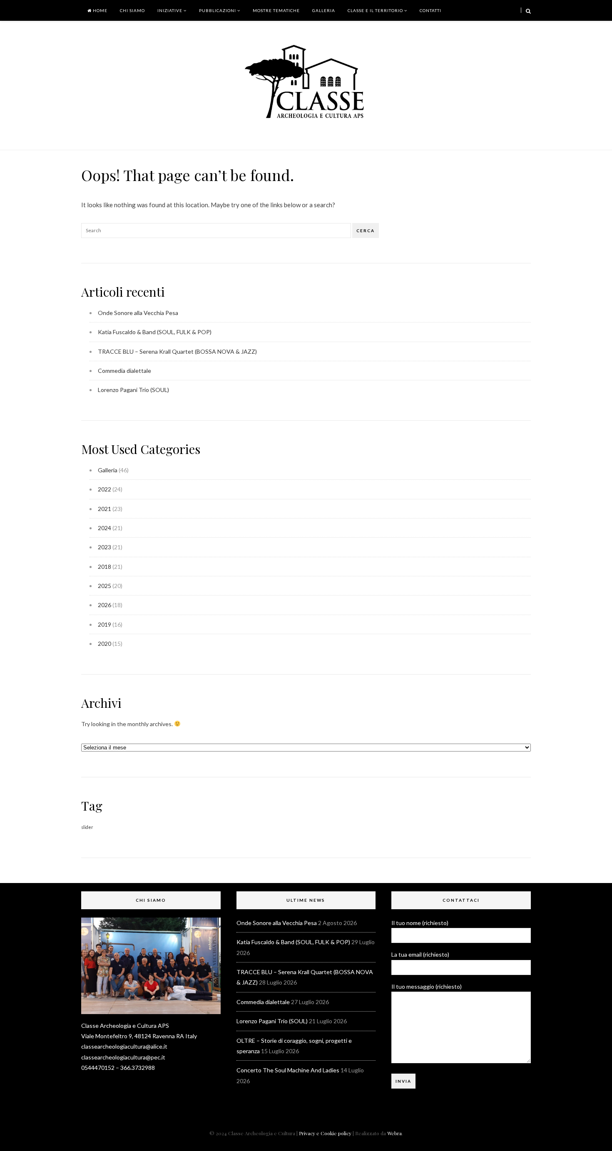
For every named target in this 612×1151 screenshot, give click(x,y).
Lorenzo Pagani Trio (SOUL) (133, 389)
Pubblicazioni (217, 10)
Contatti (430, 10)
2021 (104, 508)
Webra (394, 1133)
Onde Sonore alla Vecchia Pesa (138, 312)
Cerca (365, 230)
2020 (104, 643)
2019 (104, 624)
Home (99, 10)
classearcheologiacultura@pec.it (123, 1057)
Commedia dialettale (124, 370)
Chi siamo (132, 10)
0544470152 (97, 1067)
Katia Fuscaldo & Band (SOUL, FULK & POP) (154, 331)
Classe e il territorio (375, 10)
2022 (104, 489)
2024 (104, 527)
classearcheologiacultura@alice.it (124, 1046)
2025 (104, 585)
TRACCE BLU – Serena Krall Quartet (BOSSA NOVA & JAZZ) (177, 351)
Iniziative (169, 10)
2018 (104, 566)
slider (87, 827)
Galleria (323, 10)
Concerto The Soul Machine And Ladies (287, 1070)
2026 (104, 604)
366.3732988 (137, 1067)
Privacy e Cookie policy (325, 1133)
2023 (104, 547)
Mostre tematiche (276, 10)
